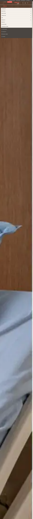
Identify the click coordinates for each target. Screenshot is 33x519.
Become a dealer (13, 0)
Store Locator (5, 29)
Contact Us (4, 31)
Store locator (18, 0)
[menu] (16, 18)
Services (29, 0)
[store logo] (17, 3)
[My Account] (31, 6)
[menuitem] (16, 9)
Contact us (23, 0)
